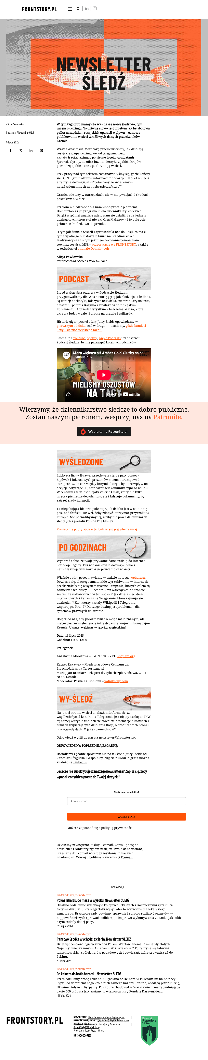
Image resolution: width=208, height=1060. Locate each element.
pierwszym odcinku (71, 325)
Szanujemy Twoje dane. (98, 1026)
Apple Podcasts (110, 338)
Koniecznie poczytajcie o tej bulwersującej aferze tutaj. (97, 529)
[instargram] (94, 8)
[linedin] (86, 8)
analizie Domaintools (93, 248)
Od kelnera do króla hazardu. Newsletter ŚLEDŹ (89, 973)
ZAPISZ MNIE (126, 816)
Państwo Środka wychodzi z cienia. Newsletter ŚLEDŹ (94, 938)
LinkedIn (80, 762)
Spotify (92, 338)
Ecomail (127, 857)
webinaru (137, 577)
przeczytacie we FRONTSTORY (114, 244)
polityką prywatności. (117, 828)
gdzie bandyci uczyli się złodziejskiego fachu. (101, 327)
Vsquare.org (126, 656)
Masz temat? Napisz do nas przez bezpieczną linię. (101, 1021)
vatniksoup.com (116, 681)
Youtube (79, 338)
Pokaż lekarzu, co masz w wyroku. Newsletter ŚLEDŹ (93, 900)
